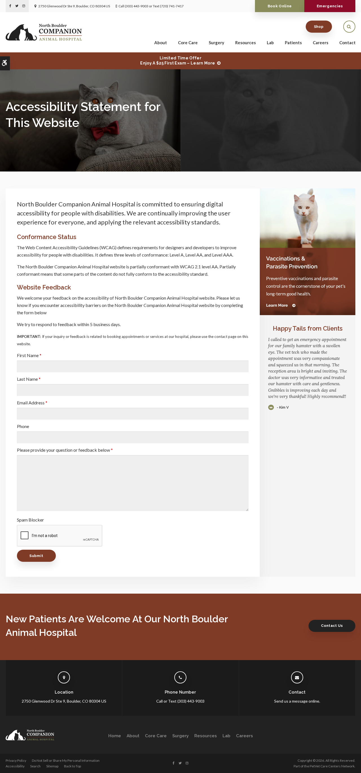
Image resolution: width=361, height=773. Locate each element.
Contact (347, 42)
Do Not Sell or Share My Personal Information (66, 760)
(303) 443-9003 (136, 6)
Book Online (280, 6)
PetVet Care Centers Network (332, 766)
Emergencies (330, 6)
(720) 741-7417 (172, 6)
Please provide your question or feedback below (65, 450)
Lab (270, 42)
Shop (319, 26)
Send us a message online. (297, 701)
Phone (23, 426)
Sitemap (52, 766)
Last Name (29, 379)
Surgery (216, 42)
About (160, 42)
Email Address (32, 402)
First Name (29, 355)
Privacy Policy (16, 760)
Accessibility (15, 766)
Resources (245, 42)
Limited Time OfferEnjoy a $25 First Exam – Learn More (177, 60)
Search (35, 766)
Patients (293, 42)
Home (114, 735)
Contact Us (332, 625)
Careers (320, 42)
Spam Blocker (30, 519)
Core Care (188, 42)
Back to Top (72, 766)
